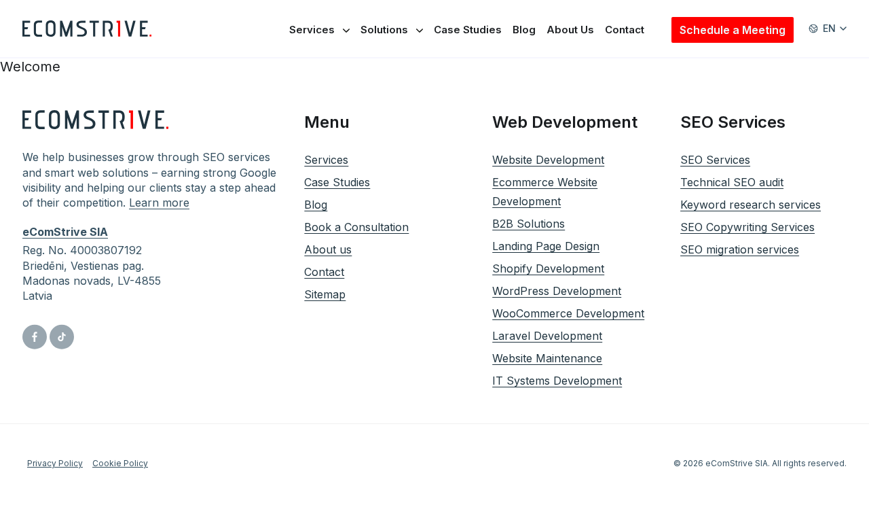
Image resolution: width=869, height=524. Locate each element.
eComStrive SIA (65, 232)
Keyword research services (750, 204)
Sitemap (325, 294)
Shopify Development (548, 268)
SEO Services (715, 160)
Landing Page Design (545, 246)
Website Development (548, 160)
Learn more (159, 202)
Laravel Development (547, 336)
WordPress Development (556, 291)
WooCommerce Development (568, 313)
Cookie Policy (120, 463)
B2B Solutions (528, 223)
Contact (624, 29)
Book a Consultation (356, 227)
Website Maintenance (547, 358)
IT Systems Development (557, 380)
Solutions (384, 29)
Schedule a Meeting (732, 30)
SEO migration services (739, 249)
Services (312, 29)
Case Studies (468, 29)
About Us (570, 29)
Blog (524, 29)
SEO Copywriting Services (747, 227)
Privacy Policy (55, 463)
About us (328, 249)
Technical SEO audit (731, 182)
